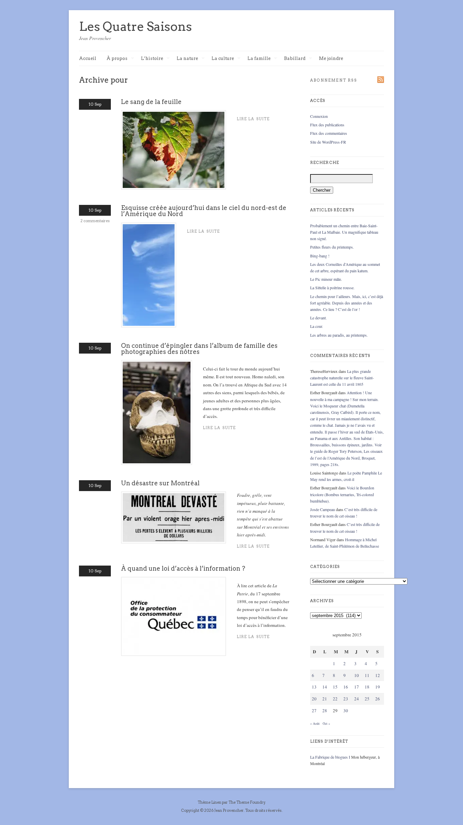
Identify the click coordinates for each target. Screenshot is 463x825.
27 (314, 710)
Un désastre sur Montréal (160, 483)
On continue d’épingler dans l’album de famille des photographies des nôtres (199, 348)
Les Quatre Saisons (135, 26)
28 (324, 710)
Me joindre (331, 58)
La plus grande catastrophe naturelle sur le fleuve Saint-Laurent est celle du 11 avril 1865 (342, 377)
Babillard (294, 59)
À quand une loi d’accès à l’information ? (183, 568)
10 (356, 675)
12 (377, 675)
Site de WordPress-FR (328, 142)
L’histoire (152, 59)
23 (345, 699)
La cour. (316, 326)
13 (314, 687)
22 (335, 699)
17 (356, 687)
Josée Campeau (322, 509)
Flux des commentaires (328, 133)
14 (324, 687)
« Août (315, 723)
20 (314, 699)
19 (377, 687)
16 (345, 687)
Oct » (326, 723)
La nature (187, 59)
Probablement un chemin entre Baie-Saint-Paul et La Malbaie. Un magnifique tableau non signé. (344, 232)
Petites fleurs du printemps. (332, 247)
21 (324, 699)
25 (367, 699)
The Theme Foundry (246, 802)
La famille (258, 59)
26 (377, 699)
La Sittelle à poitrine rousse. (332, 287)
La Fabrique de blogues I (330, 757)
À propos (116, 59)
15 (335, 687)
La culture (223, 59)
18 (367, 687)
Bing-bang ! (319, 255)
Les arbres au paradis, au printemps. (339, 335)
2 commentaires (95, 220)
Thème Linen (210, 802)
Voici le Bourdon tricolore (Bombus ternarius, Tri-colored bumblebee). (342, 494)
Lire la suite (203, 231)
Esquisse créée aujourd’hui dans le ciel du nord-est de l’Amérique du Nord (203, 210)
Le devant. (318, 317)
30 (345, 710)
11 (367, 675)
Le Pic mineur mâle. (326, 279)
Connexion (319, 116)
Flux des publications (327, 124)
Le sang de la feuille (151, 101)
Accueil (87, 58)
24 (356, 699)
